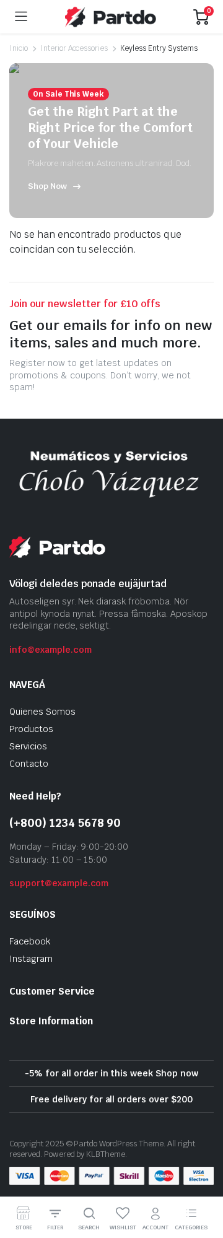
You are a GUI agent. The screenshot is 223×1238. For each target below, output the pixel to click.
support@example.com (58, 883)
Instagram (31, 958)
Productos (31, 729)
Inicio (18, 48)
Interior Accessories (74, 48)
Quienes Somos (42, 711)
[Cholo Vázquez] (110, 17)
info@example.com (50, 649)
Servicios (28, 746)
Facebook (29, 941)
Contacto (28, 763)
